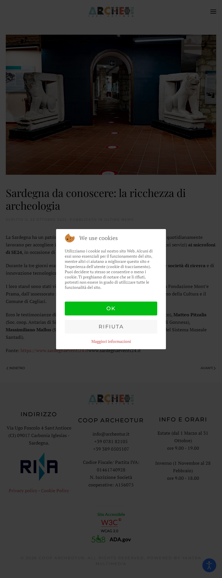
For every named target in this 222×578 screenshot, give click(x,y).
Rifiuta (111, 327)
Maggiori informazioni (111, 341)
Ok (111, 308)
